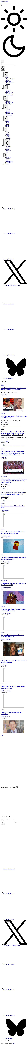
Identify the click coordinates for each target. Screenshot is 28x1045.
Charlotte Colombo (5, 422)
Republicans (9, 103)
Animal (8, 109)
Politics (5, 96)
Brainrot (8, 111)
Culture (5, 85)
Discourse (8, 90)
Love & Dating (9, 92)
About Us (8, 157)
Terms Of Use (9, 162)
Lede (13, 1043)
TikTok (8, 135)
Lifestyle (6, 116)
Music (7, 149)
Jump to (2, 787)
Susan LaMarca (4, 394)
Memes (5, 105)
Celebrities (8, 146)
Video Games (9, 95)
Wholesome (9, 115)
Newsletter (5, 163)
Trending (6, 72)
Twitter (8, 136)
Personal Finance (10, 82)
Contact (8, 158)
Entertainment (7, 139)
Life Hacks (8, 81)
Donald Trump (9, 102)
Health (7, 124)
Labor (7, 80)
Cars (7, 77)
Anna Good (3, 457)
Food (7, 122)
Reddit (7, 134)
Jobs (7, 160)
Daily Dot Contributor (6, 536)
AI (7, 131)
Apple (7, 132)
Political (8, 112)
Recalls (8, 84)
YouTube (8, 138)
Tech (5, 128)
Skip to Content (4, 1)
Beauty (8, 121)
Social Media (9, 93)
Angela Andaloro (4, 497)
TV (7, 152)
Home (7, 125)
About (5, 153)
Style (7, 126)
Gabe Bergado (4, 665)
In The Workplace (10, 78)
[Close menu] (1, 63)
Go (17, 787)
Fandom (8, 91)
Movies (8, 148)
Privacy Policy (9, 161)
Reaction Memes (10, 113)
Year (11, 787)
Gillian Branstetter (5, 510)
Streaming (8, 150)
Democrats (8, 101)
